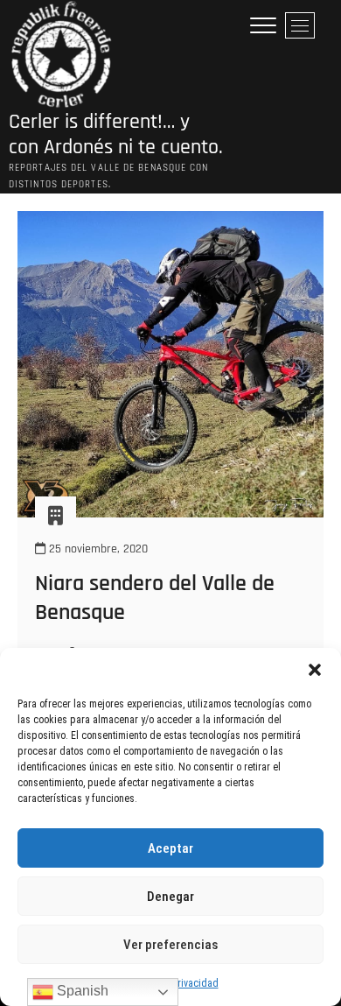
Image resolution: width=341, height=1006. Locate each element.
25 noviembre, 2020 (96, 549)
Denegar (170, 896)
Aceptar (170, 848)
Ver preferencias (170, 945)
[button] (315, 670)
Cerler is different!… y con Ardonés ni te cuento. (116, 134)
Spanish (80, 990)
